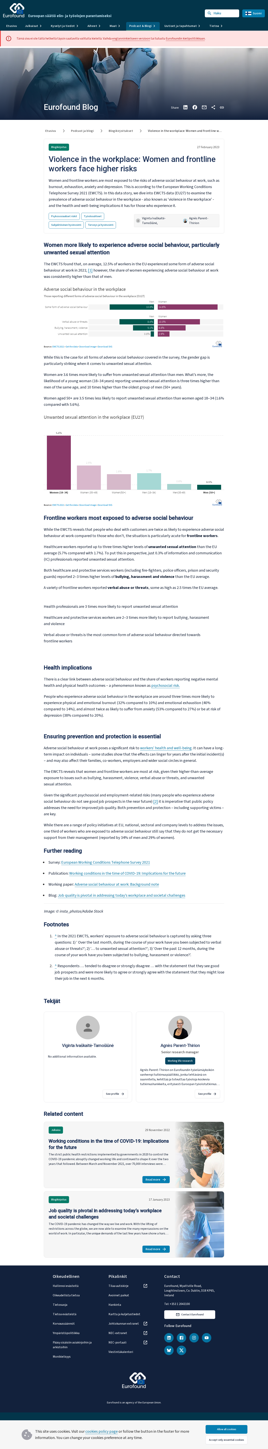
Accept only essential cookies (226, 1440)
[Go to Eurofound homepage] (13, 10)
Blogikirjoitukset (121, 131)
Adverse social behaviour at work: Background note (117, 884)
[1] (90, 270)
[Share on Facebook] (195, 107)
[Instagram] (194, 1337)
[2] (155, 801)
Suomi (257, 13)
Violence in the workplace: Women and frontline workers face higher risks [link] (200, 131)
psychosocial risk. (165, 685)
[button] (222, 107)
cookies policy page (101, 1431)
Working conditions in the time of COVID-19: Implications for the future (127, 873)
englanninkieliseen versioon (131, 38)
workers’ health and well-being (166, 748)
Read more (158, 1180)
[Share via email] (204, 107)
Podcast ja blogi (82, 131)
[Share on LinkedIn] (185, 107)
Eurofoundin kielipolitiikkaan (185, 38)
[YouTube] (206, 1337)
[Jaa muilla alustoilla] (213, 107)
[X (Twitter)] (181, 1350)
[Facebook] (181, 1337)
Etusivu (11, 26)
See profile (112, 1094)
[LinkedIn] (169, 1337)
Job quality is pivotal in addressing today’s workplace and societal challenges (121, 895)
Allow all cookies (226, 1429)
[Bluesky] (169, 1350)
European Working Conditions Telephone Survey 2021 (105, 862)
